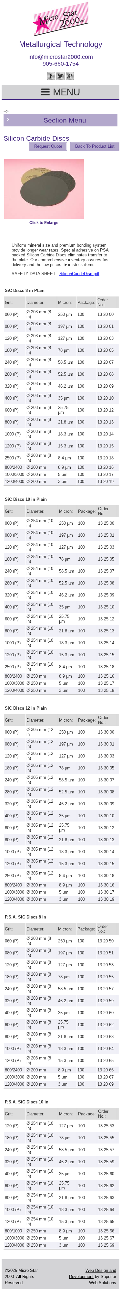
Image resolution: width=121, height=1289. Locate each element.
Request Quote (48, 146)
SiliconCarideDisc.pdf (79, 273)
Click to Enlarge (43, 222)
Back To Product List (95, 146)
